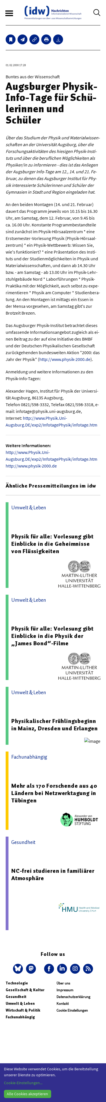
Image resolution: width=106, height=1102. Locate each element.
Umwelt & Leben (20, 1003)
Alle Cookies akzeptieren (27, 1093)
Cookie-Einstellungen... (23, 1082)
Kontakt (63, 1003)
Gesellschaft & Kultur (25, 990)
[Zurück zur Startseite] (53, 13)
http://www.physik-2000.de (64, 359)
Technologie (17, 983)
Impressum (65, 990)
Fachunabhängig (20, 1017)
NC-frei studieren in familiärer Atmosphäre (52, 874)
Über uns (63, 983)
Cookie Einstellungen (72, 1010)
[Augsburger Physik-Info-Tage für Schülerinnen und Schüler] (22, 39)
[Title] (34, 39)
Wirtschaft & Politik (23, 1010)
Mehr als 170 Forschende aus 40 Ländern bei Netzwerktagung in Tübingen (54, 793)
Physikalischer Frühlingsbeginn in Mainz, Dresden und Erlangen (54, 725)
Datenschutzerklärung (73, 996)
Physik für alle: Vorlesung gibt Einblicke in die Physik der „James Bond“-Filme (52, 636)
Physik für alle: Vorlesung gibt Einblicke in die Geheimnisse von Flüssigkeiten (52, 543)
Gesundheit (16, 996)
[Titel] (11, 39)
